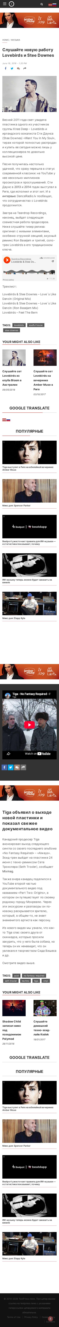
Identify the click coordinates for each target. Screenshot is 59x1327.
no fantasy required (34, 975)
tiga (36, 980)
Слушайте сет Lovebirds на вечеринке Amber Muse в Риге (43, 380)
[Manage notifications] (50, 1318)
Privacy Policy (31, 1317)
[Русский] (8, 420)
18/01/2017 (39, 1039)
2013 (17, 187)
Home (5, 40)
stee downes (11, 330)
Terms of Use (13, 1317)
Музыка (15, 40)
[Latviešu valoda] (4, 420)
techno (25, 980)
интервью (9, 196)
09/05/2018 (8, 389)
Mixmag (7, 871)
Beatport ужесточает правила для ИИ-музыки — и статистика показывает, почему (29, 542)
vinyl (45, 980)
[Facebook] (5, 68)
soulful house (36, 325)
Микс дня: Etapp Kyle (13, 618)
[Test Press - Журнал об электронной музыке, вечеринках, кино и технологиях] (21, 4)
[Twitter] (12, 68)
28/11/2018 (8, 1043)
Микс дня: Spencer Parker (16, 505)
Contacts (50, 1321)
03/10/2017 (40, 394)
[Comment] (18, 68)
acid (16, 975)
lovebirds (19, 325)
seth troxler (11, 980)
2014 (27, 187)
